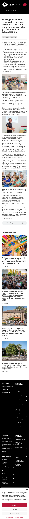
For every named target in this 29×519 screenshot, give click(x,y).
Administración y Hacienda (19, 396)
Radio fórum (5, 392)
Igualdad (17, 413)
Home (3, 17)
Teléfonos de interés (7, 441)
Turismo (17, 426)
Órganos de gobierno (4, 463)
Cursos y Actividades (18, 465)
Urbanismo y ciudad (20, 430)
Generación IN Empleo (18, 456)
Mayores (13, 37)
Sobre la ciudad (5, 438)
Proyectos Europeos (20, 417)
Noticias (7, 17)
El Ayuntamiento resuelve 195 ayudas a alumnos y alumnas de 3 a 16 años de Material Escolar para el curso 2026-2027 (14, 260)
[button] (26, 489)
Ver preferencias (14, 513)
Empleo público (19, 439)
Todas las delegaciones (18, 388)
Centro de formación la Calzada (18, 443)
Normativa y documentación (5, 467)
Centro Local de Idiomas (19, 448)
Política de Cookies (9, 517)
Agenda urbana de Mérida (6, 445)
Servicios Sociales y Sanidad (20, 423)
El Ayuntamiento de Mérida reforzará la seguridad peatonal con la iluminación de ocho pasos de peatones (14, 366)
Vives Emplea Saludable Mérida (19, 461)
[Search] (20, 4)
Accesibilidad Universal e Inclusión (20, 392)
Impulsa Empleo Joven (19, 452)
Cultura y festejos (6, 448)
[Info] (16, 4)
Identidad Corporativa (5, 482)
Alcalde (4, 459)
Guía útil (4, 451)
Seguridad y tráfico (19, 419)
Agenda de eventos (6, 386)
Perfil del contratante (5, 474)
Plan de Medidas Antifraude (6, 478)
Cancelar (14, 509)
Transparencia (5, 470)
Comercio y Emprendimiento (19, 400)
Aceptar (14, 505)
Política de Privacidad (18, 517)
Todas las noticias (11, 11)
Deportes (17, 406)
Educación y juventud (18, 410)
